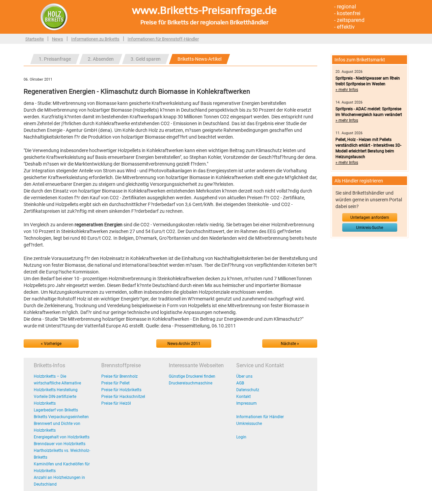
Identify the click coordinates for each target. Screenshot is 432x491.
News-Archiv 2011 (183, 343)
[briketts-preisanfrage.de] (54, 16)
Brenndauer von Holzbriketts (59, 443)
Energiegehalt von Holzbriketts (61, 437)
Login (241, 437)
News (57, 38)
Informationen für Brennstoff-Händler (163, 38)
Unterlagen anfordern (369, 217)
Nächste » (290, 343)
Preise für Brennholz (119, 376)
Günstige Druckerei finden (192, 376)
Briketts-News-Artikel (199, 59)
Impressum (246, 403)
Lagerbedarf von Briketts (56, 410)
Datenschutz (247, 389)
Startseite (34, 38)
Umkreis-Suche (369, 227)
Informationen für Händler (260, 416)
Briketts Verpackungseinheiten (61, 416)
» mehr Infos (346, 89)
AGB (240, 383)
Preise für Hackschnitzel (123, 396)
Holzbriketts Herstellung (56, 389)
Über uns (244, 376)
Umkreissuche (249, 423)
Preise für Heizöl (116, 403)
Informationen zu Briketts (95, 38)
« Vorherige (51, 343)
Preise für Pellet (115, 383)
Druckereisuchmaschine (190, 383)
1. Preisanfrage (55, 59)
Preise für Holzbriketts (121, 389)
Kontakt (243, 396)
